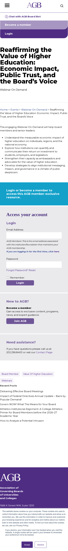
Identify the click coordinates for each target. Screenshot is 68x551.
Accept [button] (27, 544)
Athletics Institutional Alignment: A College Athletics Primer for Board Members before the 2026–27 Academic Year (31, 412)
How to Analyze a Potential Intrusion (22, 420)
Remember (17, 277)
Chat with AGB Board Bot (25, 16)
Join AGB (20, 321)
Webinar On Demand (34, 109)
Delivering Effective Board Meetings (21, 391)
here (56, 251)
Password (12, 258)
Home (4, 109)
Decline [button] (40, 544)
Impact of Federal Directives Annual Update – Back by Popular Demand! (33, 398)
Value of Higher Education (38, 374)
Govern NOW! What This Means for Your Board (28, 404)
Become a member (18, 24)
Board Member (10, 374)
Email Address (14, 229)
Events (14, 109)
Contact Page (44, 352)
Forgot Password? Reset (21, 270)
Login (9, 33)
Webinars (7, 380)
